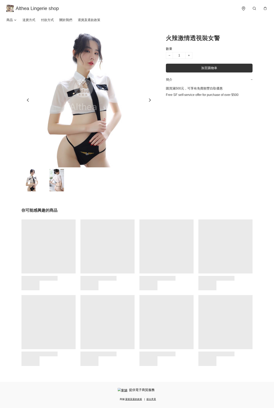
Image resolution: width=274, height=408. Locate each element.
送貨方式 (28, 20)
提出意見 (151, 399)
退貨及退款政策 (89, 20)
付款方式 (47, 20)
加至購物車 (209, 68)
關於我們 (65, 20)
